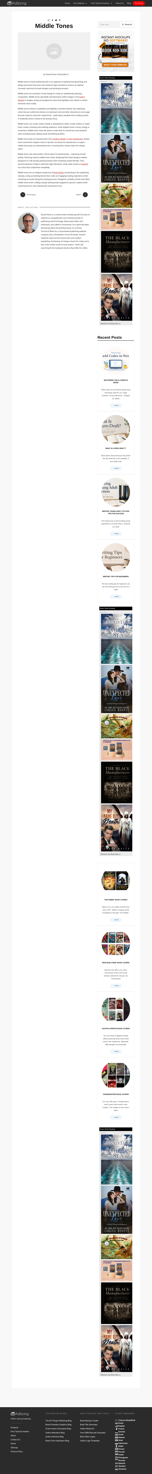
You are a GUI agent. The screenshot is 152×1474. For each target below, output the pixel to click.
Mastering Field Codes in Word (115, 377)
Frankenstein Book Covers (115, 1090)
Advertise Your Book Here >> (110, 323)
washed (84, 164)
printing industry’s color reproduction (68, 139)
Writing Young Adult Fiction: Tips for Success (115, 506)
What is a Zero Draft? (115, 442)
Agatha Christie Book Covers (115, 1024)
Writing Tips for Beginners (115, 571)
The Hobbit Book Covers (115, 894)
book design (59, 173)
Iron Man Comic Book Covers (115, 958)
